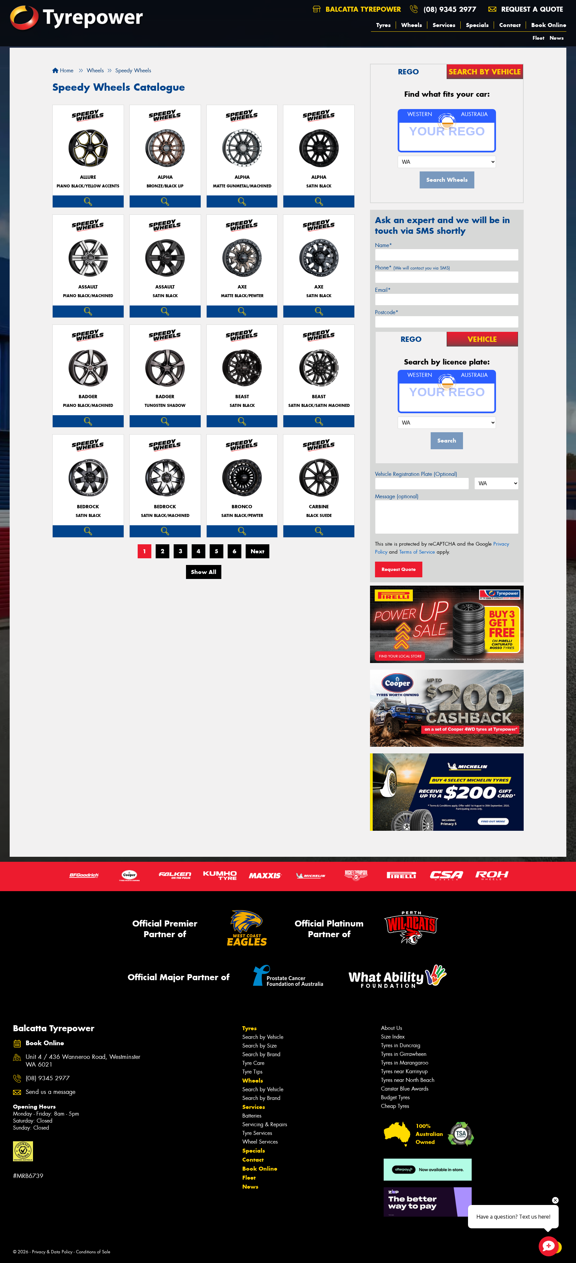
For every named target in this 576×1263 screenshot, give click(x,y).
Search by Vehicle (262, 1037)
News (557, 38)
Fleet (538, 38)
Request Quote (399, 569)
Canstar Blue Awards (404, 1088)
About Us (391, 1028)
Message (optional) (397, 496)
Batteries (251, 1115)
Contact (510, 25)
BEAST (242, 397)
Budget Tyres (395, 1097)
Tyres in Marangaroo (404, 1062)
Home (65, 70)
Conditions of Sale (93, 1252)
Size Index (393, 1036)
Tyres (383, 25)
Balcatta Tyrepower (362, 9)
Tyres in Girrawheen (403, 1054)
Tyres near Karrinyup (404, 1071)
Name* (383, 245)
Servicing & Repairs (264, 1124)
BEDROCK (88, 507)
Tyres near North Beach (407, 1080)
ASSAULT (88, 287)
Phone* (412, 267)
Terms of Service (417, 552)
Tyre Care (253, 1063)
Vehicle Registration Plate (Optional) (416, 474)
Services (444, 25)
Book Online (548, 25)
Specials (477, 25)
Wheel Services (260, 1141)
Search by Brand (261, 1054)
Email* (383, 289)
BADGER (88, 397)
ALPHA (165, 177)
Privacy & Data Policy (52, 1252)
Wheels (411, 25)
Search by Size (259, 1045)
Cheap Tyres (395, 1106)
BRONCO (242, 507)
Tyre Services (257, 1133)
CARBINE (319, 507)
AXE (242, 287)
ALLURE (88, 177)
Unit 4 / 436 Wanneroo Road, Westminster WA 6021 (83, 1061)
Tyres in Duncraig (400, 1045)
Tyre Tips (252, 1071)
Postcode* (386, 312)
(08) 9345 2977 (450, 9)
